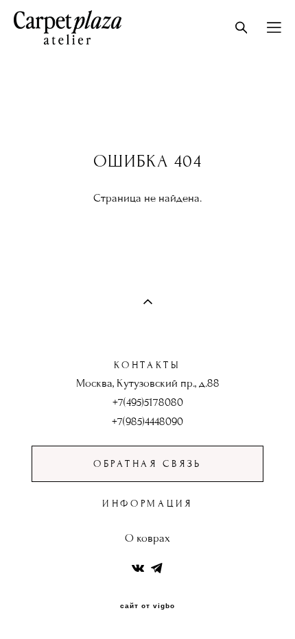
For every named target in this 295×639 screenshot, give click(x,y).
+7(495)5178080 (148, 402)
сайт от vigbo (147, 606)
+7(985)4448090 (147, 422)
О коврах (147, 538)
